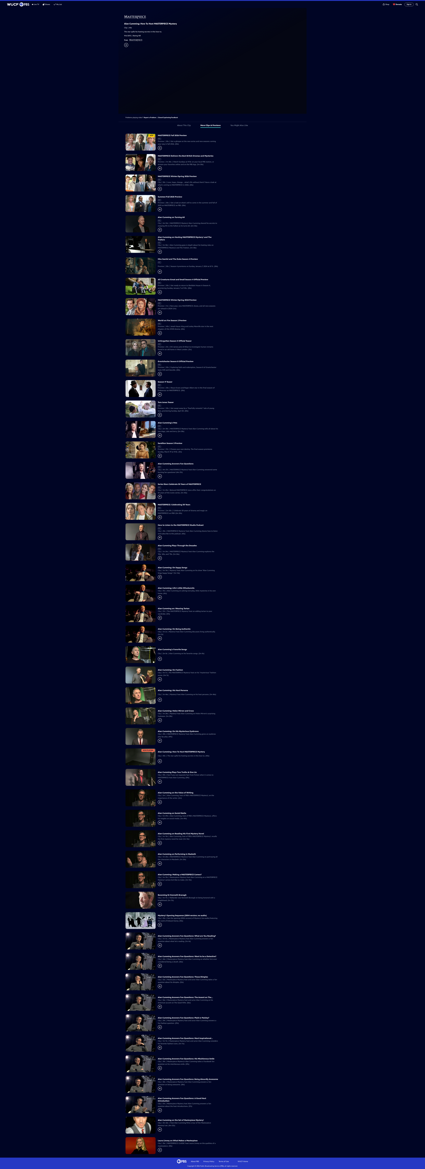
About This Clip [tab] (184, 125)
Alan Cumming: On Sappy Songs (172, 567)
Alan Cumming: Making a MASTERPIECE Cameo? (180, 874)
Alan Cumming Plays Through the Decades (177, 545)
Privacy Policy (208, 1161)
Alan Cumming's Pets (167, 423)
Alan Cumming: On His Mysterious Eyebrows (178, 731)
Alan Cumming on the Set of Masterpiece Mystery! (181, 1120)
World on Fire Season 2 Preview (172, 320)
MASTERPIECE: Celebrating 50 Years (174, 504)
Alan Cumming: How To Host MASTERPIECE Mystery (181, 752)
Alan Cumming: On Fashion (170, 670)
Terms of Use (224, 1161)
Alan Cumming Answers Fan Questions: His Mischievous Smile (186, 1058)
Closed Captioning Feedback (168, 117)
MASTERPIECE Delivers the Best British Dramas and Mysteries (185, 156)
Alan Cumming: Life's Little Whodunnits (176, 588)
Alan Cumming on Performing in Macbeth (177, 854)
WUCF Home (243, 1161)
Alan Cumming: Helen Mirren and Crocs (176, 711)
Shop (387, 4)
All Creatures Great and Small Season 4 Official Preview (183, 279)
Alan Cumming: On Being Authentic (174, 629)
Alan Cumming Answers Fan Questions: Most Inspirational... (185, 1038)
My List (59, 4)
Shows (47, 4)
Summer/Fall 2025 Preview (170, 197)
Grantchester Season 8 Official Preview (175, 361)
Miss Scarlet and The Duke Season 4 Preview (178, 259)
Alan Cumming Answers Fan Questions (175, 463)
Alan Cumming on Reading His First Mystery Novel (181, 833)
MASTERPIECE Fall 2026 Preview (172, 135)
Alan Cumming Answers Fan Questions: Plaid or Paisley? (183, 1018)
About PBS (195, 1161)
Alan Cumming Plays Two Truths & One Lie (177, 772)
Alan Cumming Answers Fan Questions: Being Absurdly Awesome (188, 1079)
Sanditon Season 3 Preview (170, 443)
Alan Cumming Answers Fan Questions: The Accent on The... (185, 997)
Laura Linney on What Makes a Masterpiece (178, 1140)
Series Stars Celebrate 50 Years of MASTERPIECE (179, 484)
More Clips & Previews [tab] (210, 125)
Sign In (409, 4)
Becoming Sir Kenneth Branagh (172, 895)
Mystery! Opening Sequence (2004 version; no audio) (182, 915)
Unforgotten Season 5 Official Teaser (175, 341)
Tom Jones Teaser (166, 402)
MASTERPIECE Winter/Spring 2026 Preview (177, 176)
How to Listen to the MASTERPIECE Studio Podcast (181, 525)
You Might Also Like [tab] (239, 125)
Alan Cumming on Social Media (172, 813)
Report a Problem (150, 117)
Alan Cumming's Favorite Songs (172, 649)
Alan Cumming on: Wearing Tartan (173, 608)
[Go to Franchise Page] (215, 17)
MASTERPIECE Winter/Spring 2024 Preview (177, 300)
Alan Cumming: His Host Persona (173, 690)
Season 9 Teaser (165, 382)
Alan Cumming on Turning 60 (171, 217)
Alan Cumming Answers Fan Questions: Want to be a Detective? (187, 956)
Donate (399, 4)
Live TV (36, 4)
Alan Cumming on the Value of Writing (175, 792)
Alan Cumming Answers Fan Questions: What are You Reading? (187, 936)
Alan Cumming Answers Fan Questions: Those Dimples (183, 977)
